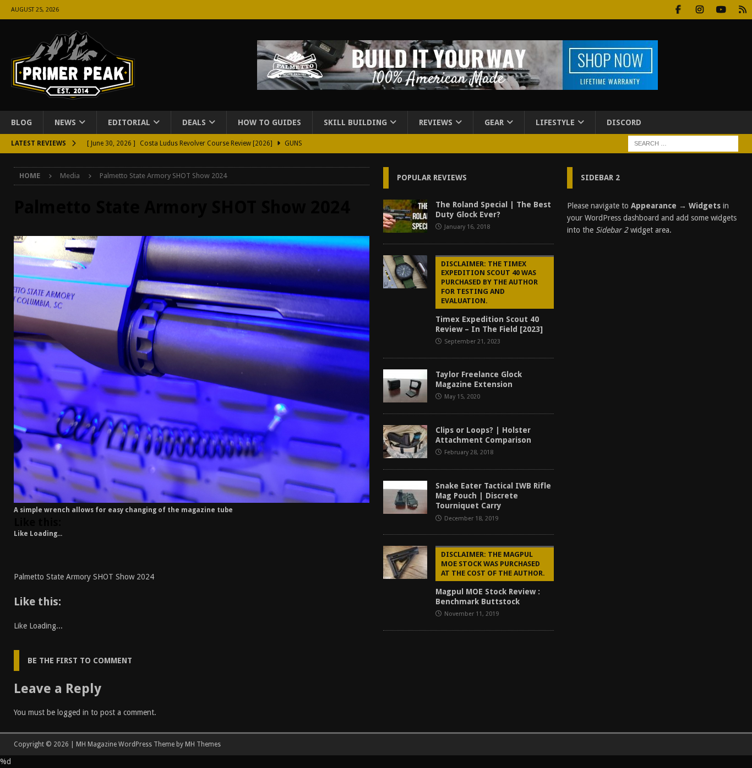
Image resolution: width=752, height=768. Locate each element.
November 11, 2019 (471, 613)
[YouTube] (721, 9)
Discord (624, 122)
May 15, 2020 (462, 396)
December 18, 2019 (471, 518)
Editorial (129, 122)
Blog (21, 122)
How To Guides (269, 122)
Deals (194, 122)
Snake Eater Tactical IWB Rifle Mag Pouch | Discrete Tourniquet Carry (493, 495)
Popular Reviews (432, 177)
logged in (73, 712)
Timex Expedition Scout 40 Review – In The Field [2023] (489, 297)
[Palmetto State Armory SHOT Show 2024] (191, 496)
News (65, 122)
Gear (494, 122)
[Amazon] (742, 9)
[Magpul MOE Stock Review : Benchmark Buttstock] (405, 562)
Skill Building (355, 122)
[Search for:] (683, 143)
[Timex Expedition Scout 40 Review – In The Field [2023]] (405, 271)
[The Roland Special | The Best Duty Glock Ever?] (405, 216)
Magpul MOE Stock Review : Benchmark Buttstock (490, 578)
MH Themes (203, 744)
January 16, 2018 (467, 226)
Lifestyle (555, 122)
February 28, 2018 (468, 452)
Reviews (436, 122)
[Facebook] (678, 9)
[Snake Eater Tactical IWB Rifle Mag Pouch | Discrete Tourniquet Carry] (405, 497)
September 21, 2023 (472, 341)
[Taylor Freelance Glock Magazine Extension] (405, 385)
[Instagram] (699, 9)
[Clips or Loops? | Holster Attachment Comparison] (405, 441)
